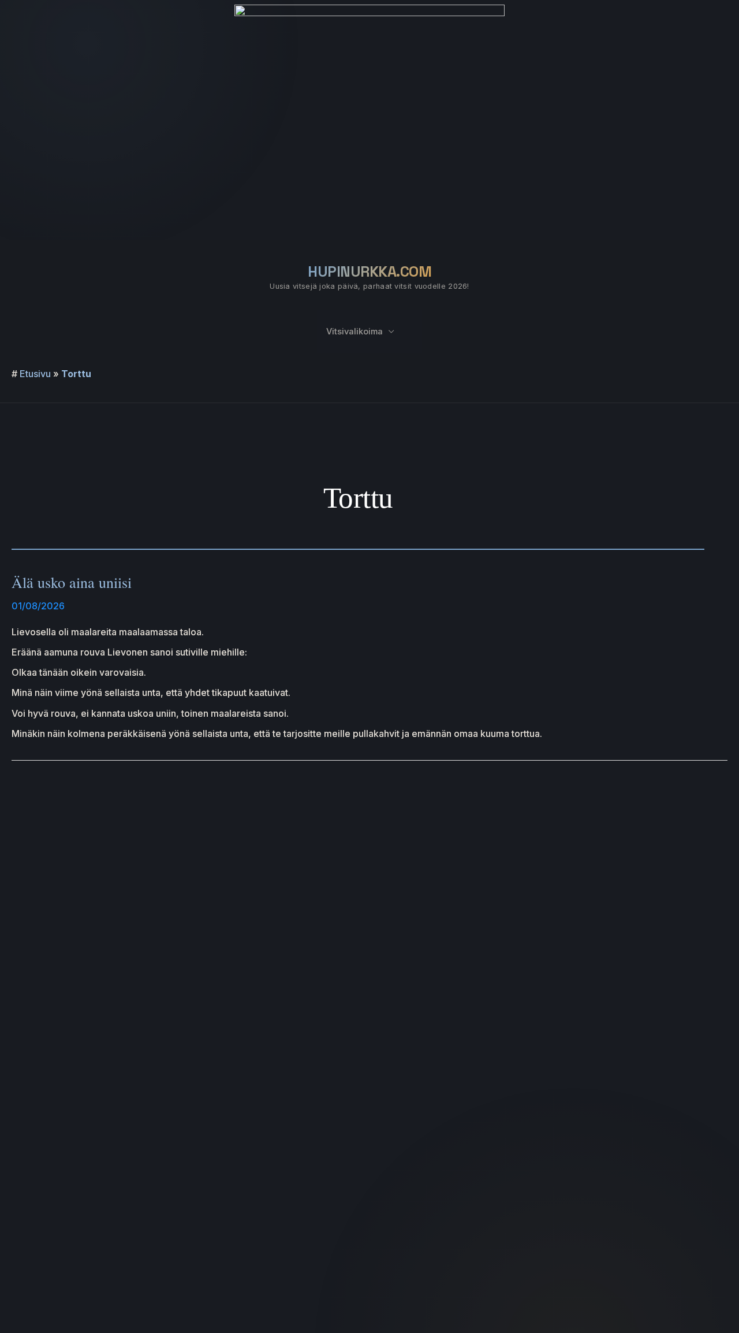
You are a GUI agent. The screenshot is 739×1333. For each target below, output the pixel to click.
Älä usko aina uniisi (72, 582)
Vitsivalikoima (354, 331)
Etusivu (35, 373)
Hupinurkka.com (369, 271)
